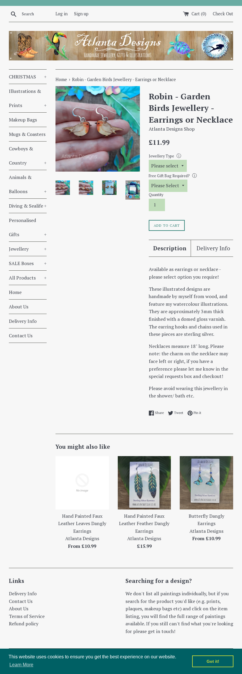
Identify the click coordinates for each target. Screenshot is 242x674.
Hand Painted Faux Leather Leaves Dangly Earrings (82, 523)
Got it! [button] (213, 661)
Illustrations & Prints (28, 98)
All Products (28, 277)
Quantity (156, 194)
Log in (61, 14)
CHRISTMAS (28, 76)
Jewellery (28, 249)
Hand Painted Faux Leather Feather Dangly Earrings (144, 523)
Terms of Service (27, 616)
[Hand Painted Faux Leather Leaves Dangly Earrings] (82, 482)
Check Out (223, 14)
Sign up (81, 14)
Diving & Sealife (28, 206)
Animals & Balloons (28, 184)
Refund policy (23, 623)
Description (169, 248)
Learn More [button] (21, 664)
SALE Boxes (28, 263)
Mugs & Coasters (27, 134)
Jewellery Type (161, 156)
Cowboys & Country (28, 155)
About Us (18, 306)
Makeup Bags (23, 119)
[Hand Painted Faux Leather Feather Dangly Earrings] (144, 482)
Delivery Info (23, 321)
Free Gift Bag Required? (169, 175)
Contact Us (20, 335)
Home (15, 292)
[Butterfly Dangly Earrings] (206, 482)
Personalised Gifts (28, 227)
